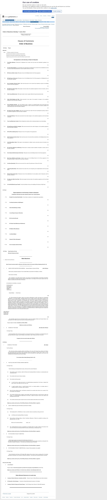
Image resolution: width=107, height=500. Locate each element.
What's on (17, 21)
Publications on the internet (44, 27)
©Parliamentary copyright (7, 493)
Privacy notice (36, 497)
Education (40, 20)
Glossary (7, 497)
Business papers (35, 24)
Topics (48, 21)
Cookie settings (57, 11)
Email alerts (44, 15)
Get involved (32, 20)
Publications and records (27, 24)
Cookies (41, 15)
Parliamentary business (10, 20)
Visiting (36, 20)
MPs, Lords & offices (18, 20)
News (45, 21)
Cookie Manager (45, 497)
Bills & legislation (22, 21)
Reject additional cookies (45, 11)
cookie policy (53, 8)
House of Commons (6, 21)
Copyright (31, 497)
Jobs (22, 497)
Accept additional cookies (30, 11)
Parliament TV (41, 21)
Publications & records (34, 21)
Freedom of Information (17, 497)
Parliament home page (10, 24)
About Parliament (26, 20)
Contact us (53, 15)
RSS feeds (49, 15)
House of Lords (12, 21)
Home (4, 20)
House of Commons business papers (44, 24)
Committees (28, 21)
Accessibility (37, 15)
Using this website (26, 497)
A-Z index (3, 497)
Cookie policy (40, 497)
